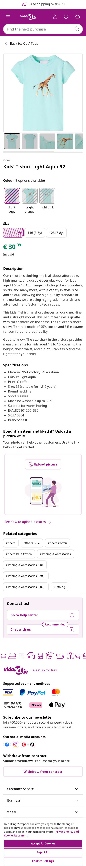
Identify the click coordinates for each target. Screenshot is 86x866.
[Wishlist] (66, 17)
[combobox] (43, 29)
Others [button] (10, 543)
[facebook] (7, 745)
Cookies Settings (43, 861)
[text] (12, 247)
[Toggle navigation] (8, 17)
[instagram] (15, 745)
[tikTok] (32, 745)
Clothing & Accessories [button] (55, 554)
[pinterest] (24, 745)
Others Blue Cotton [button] (19, 554)
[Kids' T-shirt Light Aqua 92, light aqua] (43, 92)
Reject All (43, 852)
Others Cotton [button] (57, 543)
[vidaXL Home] (28, 17)
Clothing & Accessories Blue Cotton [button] (27, 587)
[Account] (55, 17)
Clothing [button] (59, 587)
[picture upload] (43, 492)
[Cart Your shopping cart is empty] (77, 17)
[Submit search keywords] (77, 29)
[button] (12, 201)
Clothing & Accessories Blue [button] (25, 565)
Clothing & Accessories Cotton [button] (26, 576)
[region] (43, 842)
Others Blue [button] (32, 543)
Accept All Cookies (43, 843)
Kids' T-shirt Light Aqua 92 (34, 166)
